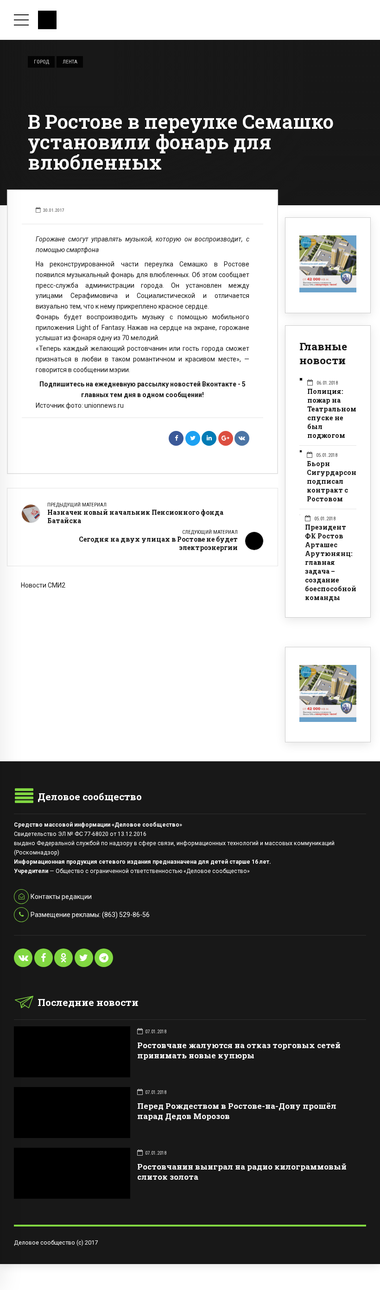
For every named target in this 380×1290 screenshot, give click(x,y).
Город (41, 61)
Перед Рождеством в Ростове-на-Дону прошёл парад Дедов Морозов (236, 1110)
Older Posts (142, 635)
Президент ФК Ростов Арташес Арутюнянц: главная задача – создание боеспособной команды (330, 562)
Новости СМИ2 (43, 585)
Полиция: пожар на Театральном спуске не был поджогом (331, 413)
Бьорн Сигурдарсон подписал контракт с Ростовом (331, 481)
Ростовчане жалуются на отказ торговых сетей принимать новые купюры (239, 1050)
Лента (70, 61)
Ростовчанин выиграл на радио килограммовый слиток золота (242, 1171)
